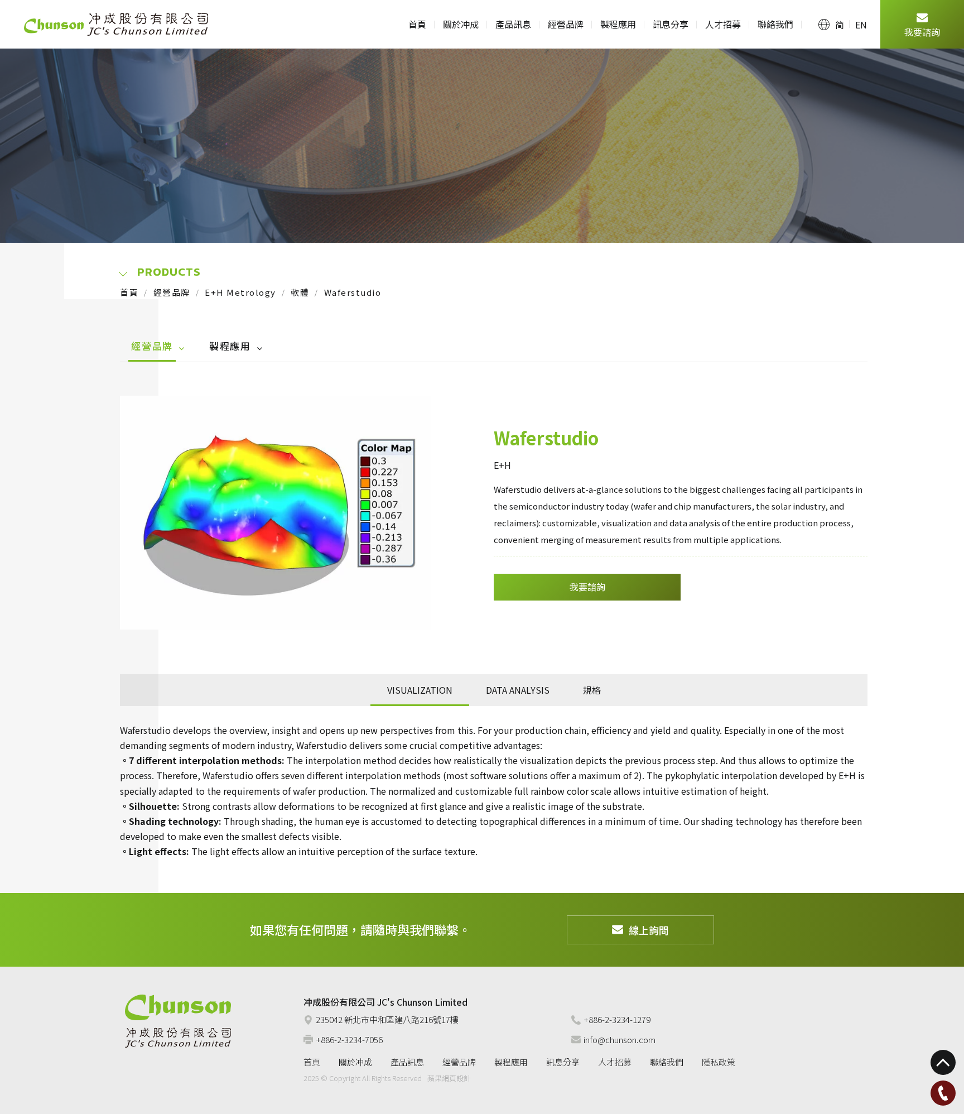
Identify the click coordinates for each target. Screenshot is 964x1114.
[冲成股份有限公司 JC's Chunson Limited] (178, 1021)
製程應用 (618, 24)
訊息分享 (670, 24)
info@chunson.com (619, 1039)
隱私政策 (718, 1062)
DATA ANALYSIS (518, 690)
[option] (275, 513)
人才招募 (723, 24)
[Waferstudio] (275, 513)
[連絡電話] (943, 1093)
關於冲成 (461, 24)
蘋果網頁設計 (449, 1078)
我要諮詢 (922, 32)
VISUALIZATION (419, 690)
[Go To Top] (943, 1062)
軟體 (300, 292)
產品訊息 (513, 24)
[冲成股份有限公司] (116, 24)
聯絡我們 (775, 24)
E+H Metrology (240, 292)
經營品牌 (566, 24)
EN (861, 24)
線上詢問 (649, 930)
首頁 (417, 24)
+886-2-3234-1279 (617, 1019)
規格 (592, 690)
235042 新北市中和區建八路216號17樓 (387, 1019)
